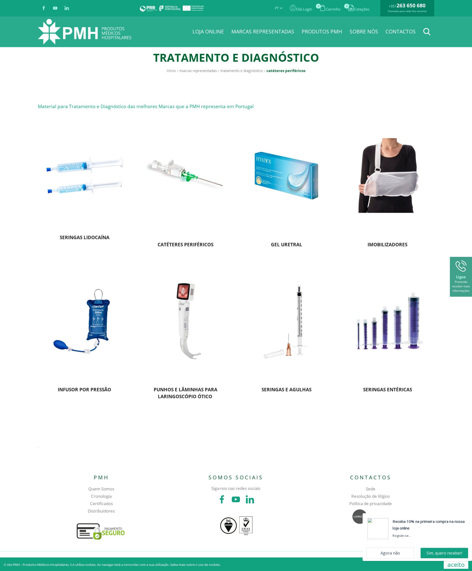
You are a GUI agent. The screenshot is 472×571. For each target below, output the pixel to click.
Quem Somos (101, 489)
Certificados (101, 503)
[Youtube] (55, 8)
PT (277, 8)
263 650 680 (411, 5)
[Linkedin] (67, 8)
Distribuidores (101, 511)
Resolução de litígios (370, 496)
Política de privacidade (370, 503)
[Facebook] (44, 8)
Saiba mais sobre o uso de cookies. (195, 564)
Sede (370, 489)
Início (171, 70)
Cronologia (101, 496)
